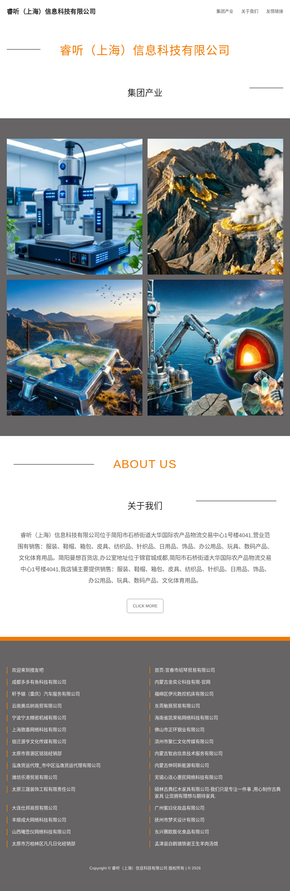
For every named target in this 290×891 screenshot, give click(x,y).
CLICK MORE (145, 606)
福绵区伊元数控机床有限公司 (184, 694)
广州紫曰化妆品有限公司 (179, 808)
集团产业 (224, 11)
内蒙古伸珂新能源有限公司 (182, 765)
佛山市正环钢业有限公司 (179, 729)
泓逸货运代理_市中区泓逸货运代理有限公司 (56, 765)
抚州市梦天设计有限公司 (179, 820)
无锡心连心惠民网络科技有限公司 (189, 777)
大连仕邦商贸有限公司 (34, 808)
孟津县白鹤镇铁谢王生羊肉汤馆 (186, 843)
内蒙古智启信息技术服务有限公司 (189, 753)
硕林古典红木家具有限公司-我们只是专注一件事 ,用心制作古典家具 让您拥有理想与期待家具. (218, 793)
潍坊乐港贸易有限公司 (34, 777)
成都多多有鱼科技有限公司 (39, 682)
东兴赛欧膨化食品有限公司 (182, 831)
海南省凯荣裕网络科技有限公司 (186, 717)
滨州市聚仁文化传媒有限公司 (184, 741)
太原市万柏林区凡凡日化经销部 (43, 843)
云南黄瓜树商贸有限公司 (37, 705)
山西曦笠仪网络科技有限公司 (41, 831)
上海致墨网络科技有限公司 (39, 729)
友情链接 (274, 11)
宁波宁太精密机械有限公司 (39, 717)
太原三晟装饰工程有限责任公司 (43, 789)
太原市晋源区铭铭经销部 (37, 753)
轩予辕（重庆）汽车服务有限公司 (46, 694)
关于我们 (249, 11)
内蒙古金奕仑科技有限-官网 (182, 682)
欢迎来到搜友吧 (28, 670)
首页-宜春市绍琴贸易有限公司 (185, 670)
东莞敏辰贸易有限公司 (177, 705)
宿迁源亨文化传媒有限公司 (39, 741)
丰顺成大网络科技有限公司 (39, 820)
